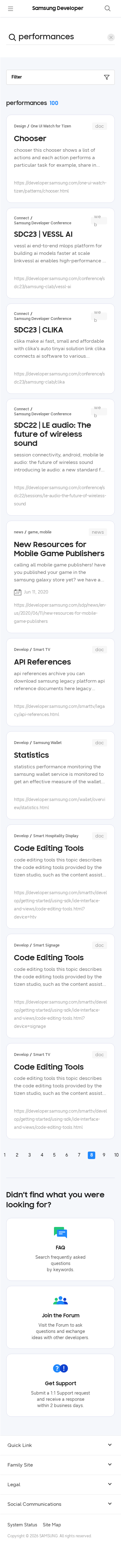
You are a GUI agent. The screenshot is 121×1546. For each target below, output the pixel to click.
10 (116, 1155)
